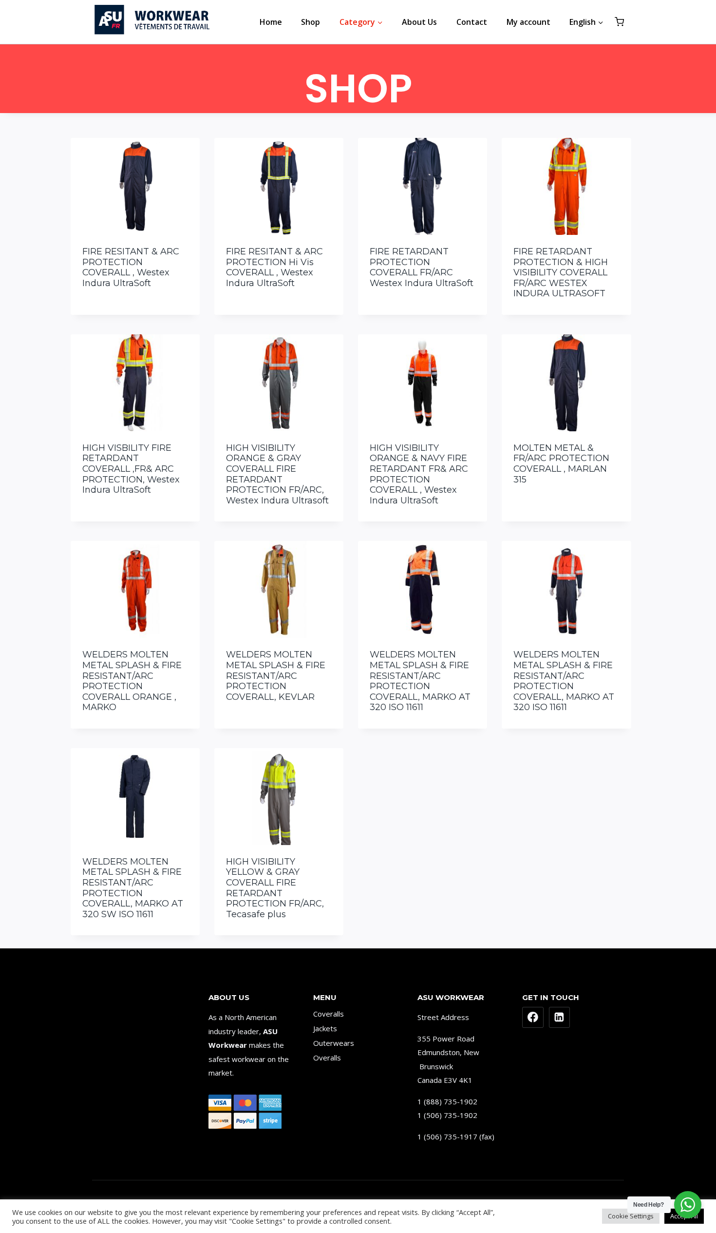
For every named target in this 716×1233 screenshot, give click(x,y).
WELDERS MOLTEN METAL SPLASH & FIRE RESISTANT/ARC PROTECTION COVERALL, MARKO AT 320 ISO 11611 (420, 681)
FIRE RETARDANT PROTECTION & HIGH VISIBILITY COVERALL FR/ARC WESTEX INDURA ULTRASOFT (560, 272)
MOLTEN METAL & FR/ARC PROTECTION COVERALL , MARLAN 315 (561, 464)
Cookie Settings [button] (631, 1216)
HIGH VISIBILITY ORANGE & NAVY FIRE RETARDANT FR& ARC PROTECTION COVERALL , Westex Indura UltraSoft (419, 474)
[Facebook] (533, 1017)
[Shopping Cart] (619, 21)
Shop (310, 22)
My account (528, 22)
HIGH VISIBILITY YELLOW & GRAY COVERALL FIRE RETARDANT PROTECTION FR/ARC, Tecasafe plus (275, 888)
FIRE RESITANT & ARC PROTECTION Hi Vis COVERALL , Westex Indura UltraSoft (274, 267)
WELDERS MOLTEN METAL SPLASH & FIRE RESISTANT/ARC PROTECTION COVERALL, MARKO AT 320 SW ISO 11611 (132, 888)
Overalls (327, 1057)
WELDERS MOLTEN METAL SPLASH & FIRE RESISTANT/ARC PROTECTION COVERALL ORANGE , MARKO (132, 681)
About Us (419, 22)
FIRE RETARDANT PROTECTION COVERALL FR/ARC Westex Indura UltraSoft (421, 267)
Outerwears (333, 1043)
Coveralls (328, 1014)
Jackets (325, 1028)
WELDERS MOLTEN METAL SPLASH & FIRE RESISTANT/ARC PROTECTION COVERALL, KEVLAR (275, 675)
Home (271, 22)
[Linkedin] (559, 1017)
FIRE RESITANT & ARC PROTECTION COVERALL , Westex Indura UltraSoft (130, 267)
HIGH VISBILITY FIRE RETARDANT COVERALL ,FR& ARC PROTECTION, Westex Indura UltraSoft (131, 469)
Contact (471, 22)
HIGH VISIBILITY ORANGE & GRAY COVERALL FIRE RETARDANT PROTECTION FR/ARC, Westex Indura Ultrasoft (277, 474)
